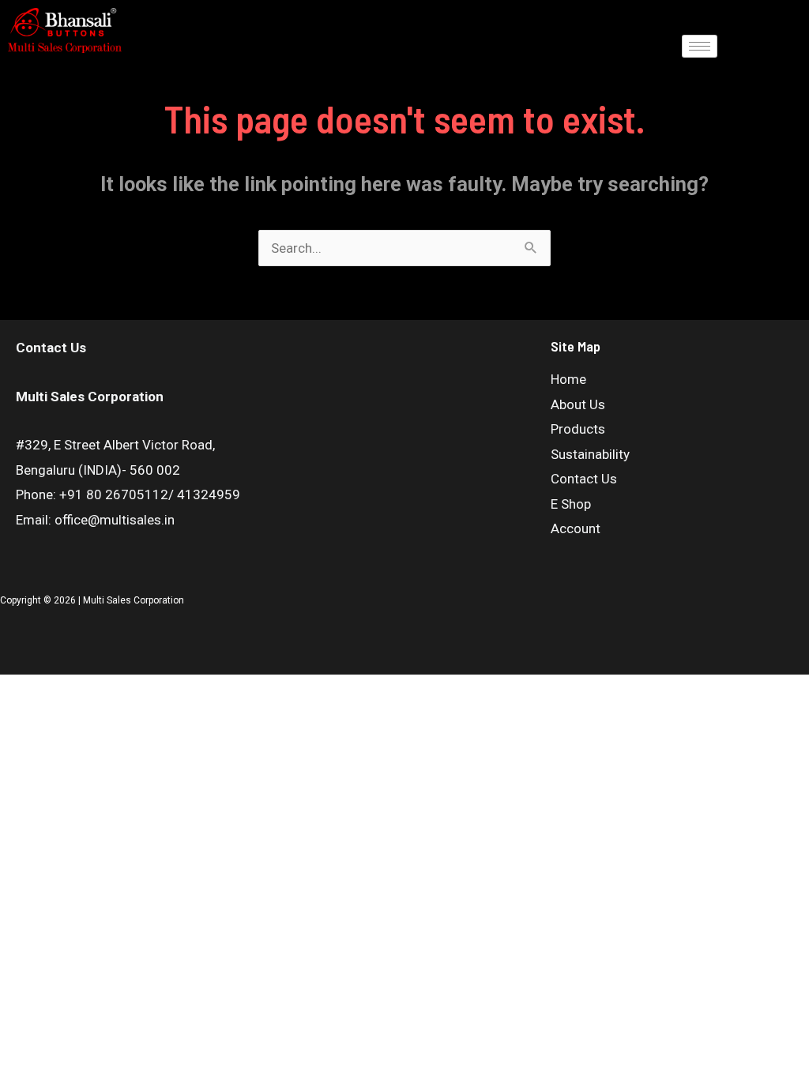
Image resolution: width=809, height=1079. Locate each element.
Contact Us (584, 479)
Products (578, 429)
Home (568, 379)
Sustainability (590, 454)
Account (575, 528)
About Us (578, 404)
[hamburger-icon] (699, 46)
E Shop (571, 504)
